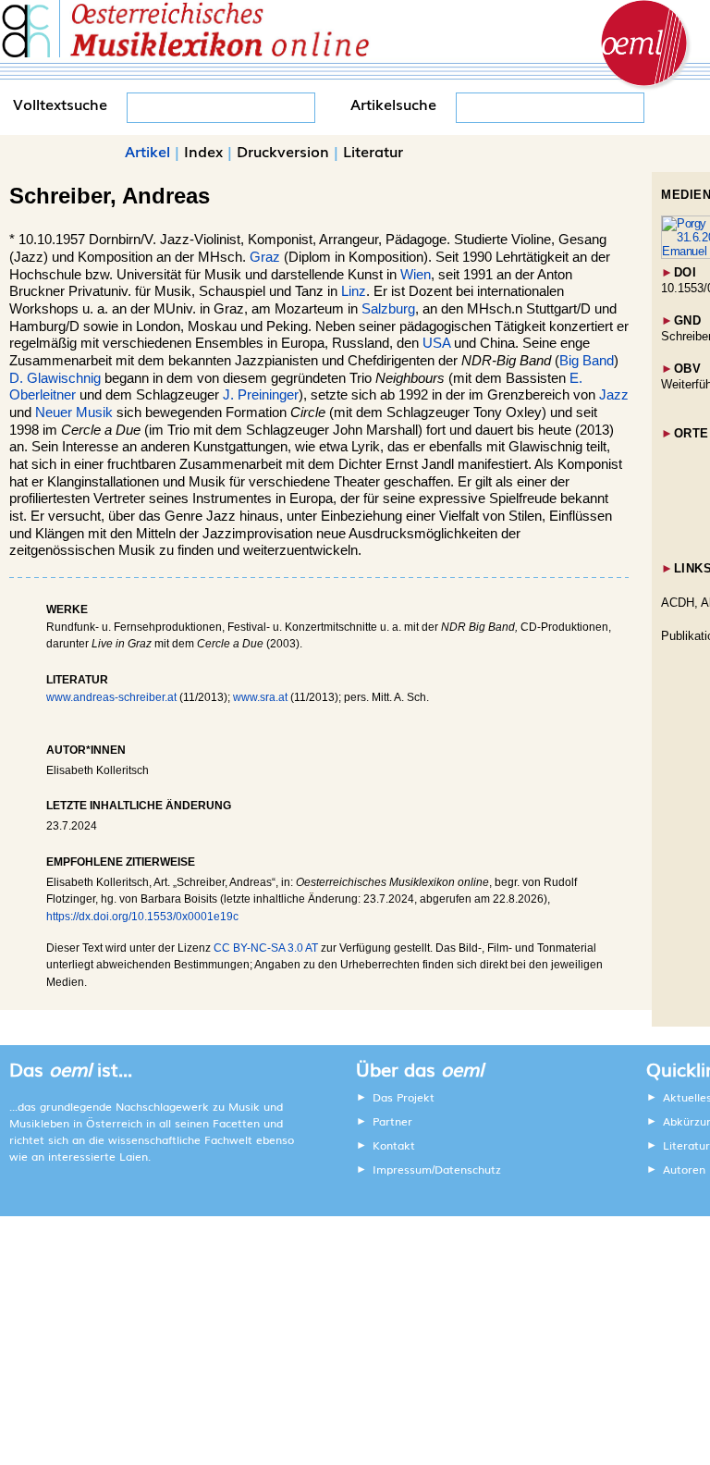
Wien (415, 274)
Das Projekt (404, 1097)
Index (203, 151)
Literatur (373, 151)
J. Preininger (261, 395)
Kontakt (394, 1145)
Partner (392, 1121)
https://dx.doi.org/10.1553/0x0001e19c (142, 916)
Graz (265, 257)
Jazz (614, 395)
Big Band (586, 360)
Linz (353, 291)
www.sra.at (260, 697)
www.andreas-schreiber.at (111, 697)
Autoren (684, 1169)
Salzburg (388, 309)
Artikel (147, 151)
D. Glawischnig (55, 378)
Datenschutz (468, 1169)
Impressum (402, 1169)
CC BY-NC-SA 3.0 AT (266, 948)
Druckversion (283, 151)
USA (436, 343)
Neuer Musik (74, 412)
